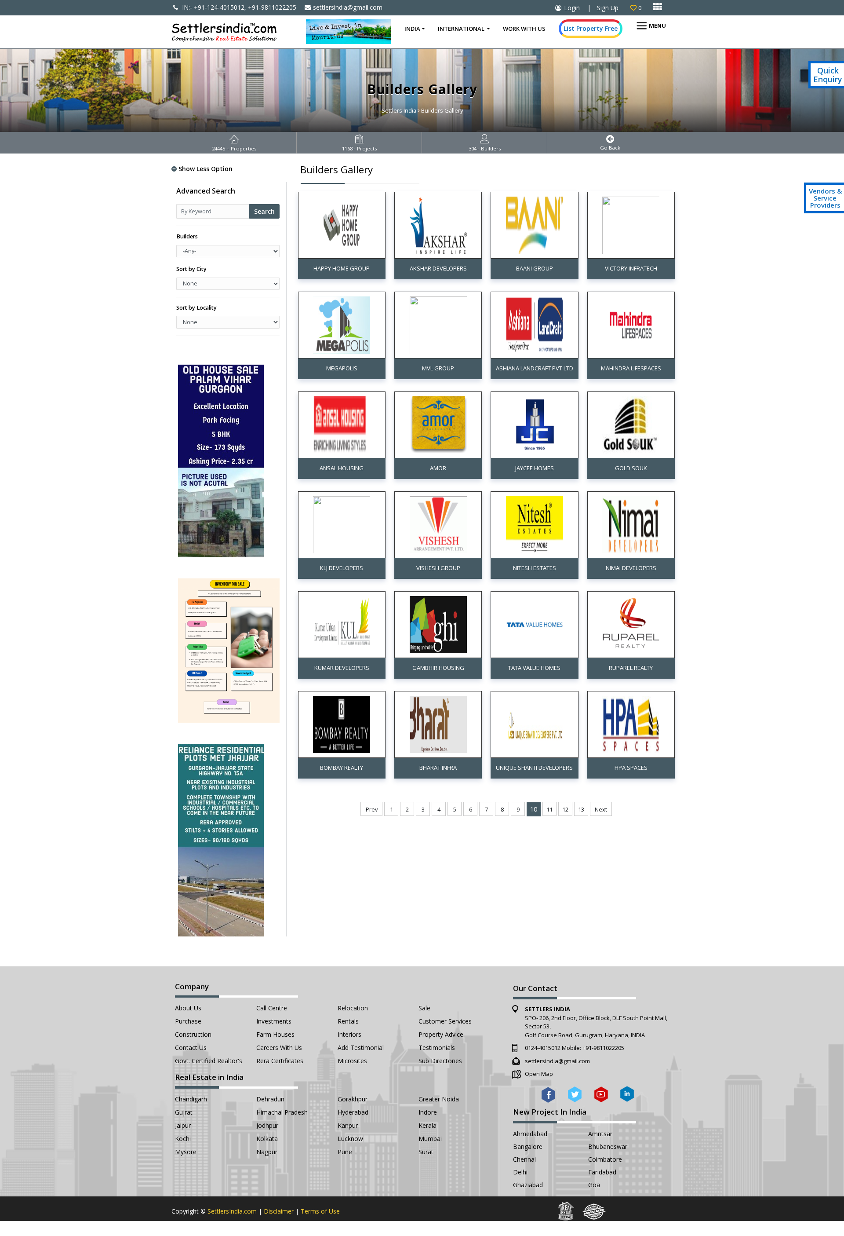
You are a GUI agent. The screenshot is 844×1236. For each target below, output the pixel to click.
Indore (427, 1112)
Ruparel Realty (631, 668)
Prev (372, 809)
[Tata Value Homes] (535, 624)
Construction (193, 1034)
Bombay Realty (341, 768)
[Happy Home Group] (342, 224)
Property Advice (440, 1034)
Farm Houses (275, 1034)
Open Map (539, 1074)
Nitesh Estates (534, 568)
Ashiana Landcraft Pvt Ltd (534, 368)
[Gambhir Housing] (438, 624)
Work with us (524, 29)
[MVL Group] (438, 324)
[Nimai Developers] (631, 524)
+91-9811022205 (603, 1048)
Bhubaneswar (607, 1146)
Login (572, 8)
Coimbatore (605, 1159)
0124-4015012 (542, 1048)
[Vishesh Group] (438, 524)
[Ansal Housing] (342, 424)
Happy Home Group (341, 268)
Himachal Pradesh (282, 1112)
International (462, 29)
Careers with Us (279, 1047)
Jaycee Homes (534, 468)
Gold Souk (631, 468)
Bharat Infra (438, 768)
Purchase (188, 1021)
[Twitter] (575, 1094)
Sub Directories (440, 1061)
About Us (188, 1008)
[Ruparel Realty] (631, 624)
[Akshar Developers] (438, 224)
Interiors (349, 1034)
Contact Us (191, 1047)
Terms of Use (320, 1211)
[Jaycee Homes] (535, 424)
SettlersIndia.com (232, 1211)
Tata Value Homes (534, 668)
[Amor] (438, 424)
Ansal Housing (342, 468)
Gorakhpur (352, 1099)
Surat (425, 1152)
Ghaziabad (528, 1185)
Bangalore (527, 1146)
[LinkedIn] (627, 1094)
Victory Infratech (631, 268)
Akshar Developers (438, 268)
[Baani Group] (535, 224)
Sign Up (607, 8)
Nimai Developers (631, 568)
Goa (594, 1185)
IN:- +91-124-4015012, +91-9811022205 (238, 7)
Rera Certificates (279, 1061)
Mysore (185, 1152)
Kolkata (267, 1138)
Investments (273, 1021)
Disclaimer (279, 1211)
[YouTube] (601, 1094)
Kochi (183, 1138)
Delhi (520, 1172)
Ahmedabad (530, 1134)
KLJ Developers (341, 568)
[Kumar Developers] (342, 624)
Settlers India (399, 110)
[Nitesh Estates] (535, 524)
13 (581, 809)
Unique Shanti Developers (534, 768)
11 (549, 809)
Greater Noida (438, 1099)
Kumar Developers (341, 668)
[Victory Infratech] (631, 224)
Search (264, 211)
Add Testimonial (361, 1047)
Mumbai (430, 1138)
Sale (424, 1008)
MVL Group (438, 368)
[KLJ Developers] (342, 524)
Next (601, 809)
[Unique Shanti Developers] (535, 724)
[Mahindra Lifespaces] (631, 324)
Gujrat (184, 1112)
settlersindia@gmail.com (347, 7)
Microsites (352, 1061)
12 (565, 809)
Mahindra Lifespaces (631, 368)
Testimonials (436, 1047)
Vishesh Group (438, 568)
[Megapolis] (342, 324)
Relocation (353, 1008)
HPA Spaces (631, 768)
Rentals (348, 1021)
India (412, 29)
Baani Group (534, 268)
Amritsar (600, 1134)
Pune (345, 1152)
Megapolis (341, 368)
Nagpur (266, 1152)
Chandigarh (191, 1099)
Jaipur (183, 1125)
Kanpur (348, 1125)
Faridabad (602, 1172)
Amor (438, 468)
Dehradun (270, 1099)
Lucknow (350, 1138)
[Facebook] (548, 1094)
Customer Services (445, 1021)
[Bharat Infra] (438, 724)
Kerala (427, 1125)
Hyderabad (353, 1112)
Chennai (524, 1159)
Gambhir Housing (438, 668)
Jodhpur (267, 1125)
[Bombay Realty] (342, 724)
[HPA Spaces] (631, 724)
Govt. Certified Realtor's (208, 1061)
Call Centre (271, 1008)
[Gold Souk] (631, 424)
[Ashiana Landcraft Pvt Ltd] (535, 324)
